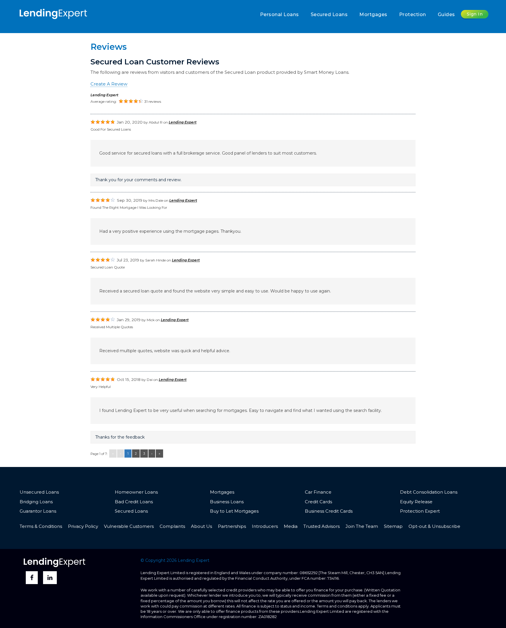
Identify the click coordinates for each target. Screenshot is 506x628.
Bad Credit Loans (134, 501)
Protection (412, 14)
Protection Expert (420, 511)
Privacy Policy (83, 526)
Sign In (475, 14)
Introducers (265, 526)
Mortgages (373, 14)
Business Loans (227, 501)
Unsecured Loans (39, 492)
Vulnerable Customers (129, 526)
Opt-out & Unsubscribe (434, 526)
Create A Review (108, 84)
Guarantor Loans (38, 511)
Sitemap (393, 526)
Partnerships (232, 526)
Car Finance (318, 492)
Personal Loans (279, 14)
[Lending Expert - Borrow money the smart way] (53, 13)
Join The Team (362, 526)
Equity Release (416, 501)
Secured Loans (329, 14)
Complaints (172, 526)
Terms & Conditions (41, 526)
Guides (446, 14)
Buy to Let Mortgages (234, 511)
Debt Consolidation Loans (428, 492)
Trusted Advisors (321, 526)
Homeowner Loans (136, 492)
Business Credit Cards (329, 511)
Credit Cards (318, 501)
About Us (201, 526)
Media (291, 526)
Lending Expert (104, 95)
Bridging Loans (36, 501)
